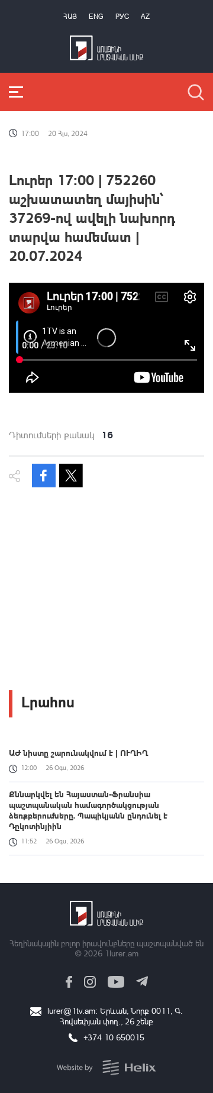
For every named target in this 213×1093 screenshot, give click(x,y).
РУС (122, 16)
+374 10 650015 (113, 1037)
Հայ (70, 16)
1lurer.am (121, 953)
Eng (96, 16)
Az (145, 16)
